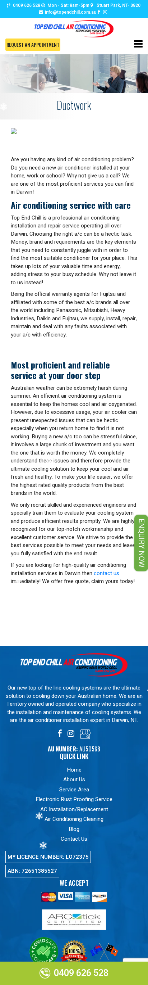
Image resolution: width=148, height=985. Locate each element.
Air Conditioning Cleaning (74, 819)
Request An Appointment (32, 44)
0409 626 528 (26, 5)
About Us (74, 779)
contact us (106, 573)
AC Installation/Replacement (74, 809)
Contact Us (74, 839)
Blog (74, 829)
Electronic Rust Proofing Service (74, 799)
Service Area (74, 790)
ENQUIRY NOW (141, 543)
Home (74, 770)
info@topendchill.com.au (70, 12)
